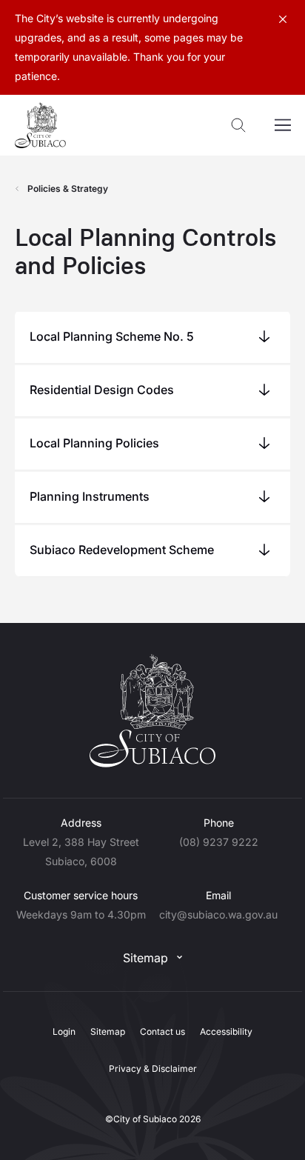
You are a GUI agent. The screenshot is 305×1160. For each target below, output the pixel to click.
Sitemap (145, 957)
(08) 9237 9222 (218, 842)
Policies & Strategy (67, 188)
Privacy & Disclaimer (153, 1068)
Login (64, 1031)
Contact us (162, 1031)
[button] (152, 336)
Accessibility (226, 1031)
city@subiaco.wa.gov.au (218, 914)
